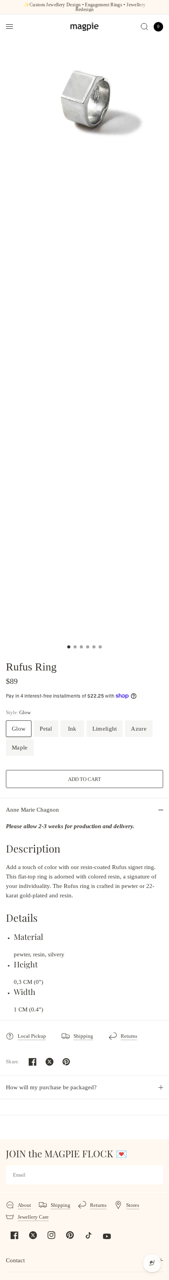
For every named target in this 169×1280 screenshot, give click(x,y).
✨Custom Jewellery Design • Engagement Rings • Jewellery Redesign (85, 7)
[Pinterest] (70, 1234)
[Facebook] (14, 1235)
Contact (15, 1260)
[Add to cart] (84, 779)
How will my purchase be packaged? (51, 1087)
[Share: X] (49, 1062)
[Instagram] (51, 1235)
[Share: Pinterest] (66, 1062)
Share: (13, 1061)
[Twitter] (33, 1235)
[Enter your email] (155, 1175)
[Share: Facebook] (32, 1062)
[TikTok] (88, 1235)
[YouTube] (107, 1236)
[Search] (144, 26)
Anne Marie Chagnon (32, 810)
